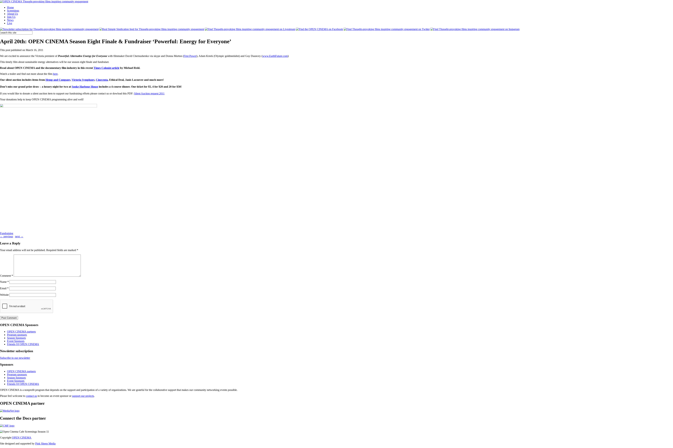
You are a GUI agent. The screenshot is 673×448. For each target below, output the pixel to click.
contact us (31, 395)
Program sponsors (17, 334)
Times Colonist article (106, 67)
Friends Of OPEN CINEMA (23, 344)
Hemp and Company (58, 79)
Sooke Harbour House (85, 86)
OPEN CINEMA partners (21, 331)
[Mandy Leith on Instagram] (474, 29)
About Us (12, 13)
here (55, 73)
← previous (6, 236)
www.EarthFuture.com (275, 55)
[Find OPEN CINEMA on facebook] (319, 29)
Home (10, 7)
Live (9, 23)
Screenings (13, 10)
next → (19, 236)
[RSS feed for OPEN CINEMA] (151, 29)
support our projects (83, 395)
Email (4, 288)
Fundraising (6, 233)
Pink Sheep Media (45, 443)
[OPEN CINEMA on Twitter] (387, 29)
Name (4, 281)
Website (4, 294)
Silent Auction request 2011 (149, 93)
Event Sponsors (15, 341)
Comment (6, 275)
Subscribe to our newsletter (15, 357)
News (10, 20)
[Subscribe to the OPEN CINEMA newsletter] (49, 29)
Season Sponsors (16, 337)
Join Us (11, 16)
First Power (190, 55)
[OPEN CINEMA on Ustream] (250, 29)
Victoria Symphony (83, 79)
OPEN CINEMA (21, 437)
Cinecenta (102, 79)
